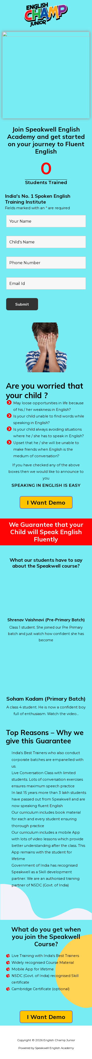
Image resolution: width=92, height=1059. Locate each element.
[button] (46, 502)
